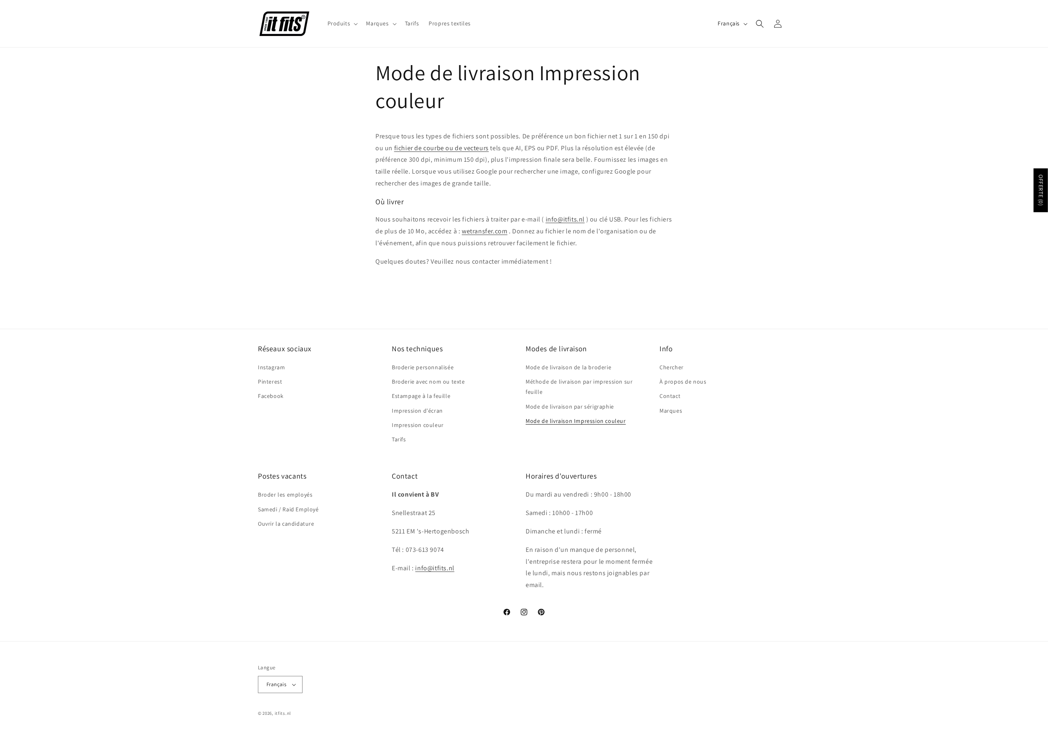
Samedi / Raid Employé (288, 509)
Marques (671, 410)
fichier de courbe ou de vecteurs (441, 148)
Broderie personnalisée (423, 367)
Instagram (271, 367)
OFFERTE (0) (1041, 190)
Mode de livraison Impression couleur (576, 421)
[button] (342, 23)
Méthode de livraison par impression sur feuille (579, 386)
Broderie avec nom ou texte (428, 381)
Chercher (672, 367)
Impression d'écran (417, 410)
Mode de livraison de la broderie (568, 367)
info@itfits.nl (565, 219)
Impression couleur (418, 425)
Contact (670, 396)
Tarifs (399, 439)
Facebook (271, 396)
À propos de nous (683, 381)
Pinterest (270, 381)
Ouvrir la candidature (286, 523)
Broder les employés (285, 495)
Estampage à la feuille (421, 396)
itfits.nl (283, 713)
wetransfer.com (484, 231)
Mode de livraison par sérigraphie (570, 406)
